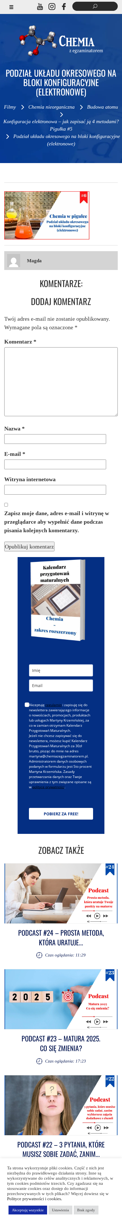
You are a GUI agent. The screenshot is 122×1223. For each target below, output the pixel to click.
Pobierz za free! (61, 813)
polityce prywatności (48, 787)
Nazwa (14, 428)
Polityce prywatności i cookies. (34, 1198)
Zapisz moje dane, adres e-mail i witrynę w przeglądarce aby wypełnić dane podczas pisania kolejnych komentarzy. (56, 521)
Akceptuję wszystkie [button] (28, 1210)
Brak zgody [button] (86, 1210)
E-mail (14, 454)
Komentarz (20, 341)
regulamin (53, 704)
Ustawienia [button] (60, 1210)
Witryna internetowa (30, 479)
